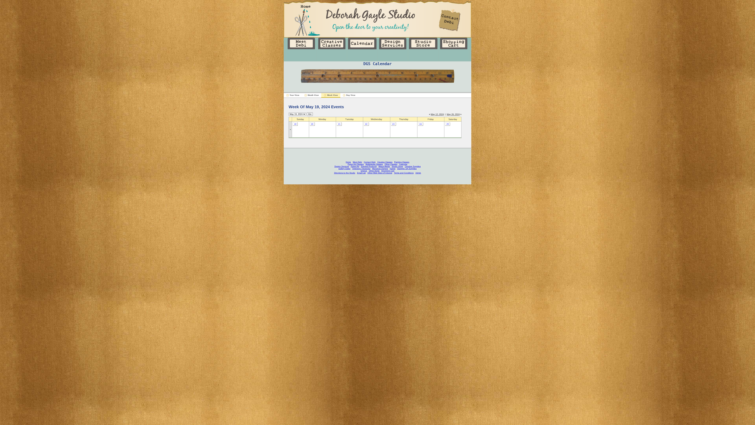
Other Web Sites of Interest (379, 173)
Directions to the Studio (344, 173)
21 (339, 124)
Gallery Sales (344, 168)
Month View (313, 95)
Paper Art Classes (356, 164)
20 (312, 124)
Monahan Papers (380, 168)
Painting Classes (401, 162)
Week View (332, 95)
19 (295, 124)
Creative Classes (384, 162)
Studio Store (397, 166)
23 (393, 124)
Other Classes (391, 164)
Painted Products (369, 166)
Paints (392, 168)
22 (366, 124)
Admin (418, 173)
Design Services (341, 166)
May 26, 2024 (453, 114)
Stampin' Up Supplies (407, 168)
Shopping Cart (387, 171)
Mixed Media (384, 166)
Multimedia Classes (374, 164)
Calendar (403, 164)
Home (348, 162)
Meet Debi (357, 162)
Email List (361, 173)
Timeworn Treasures (361, 168)
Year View (294, 95)
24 (420, 124)
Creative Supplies (413, 166)
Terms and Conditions (404, 173)
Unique (364, 171)
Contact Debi (370, 162)
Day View (350, 95)
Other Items (374, 171)
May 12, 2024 (437, 114)
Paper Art (355, 166)
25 (448, 124)
